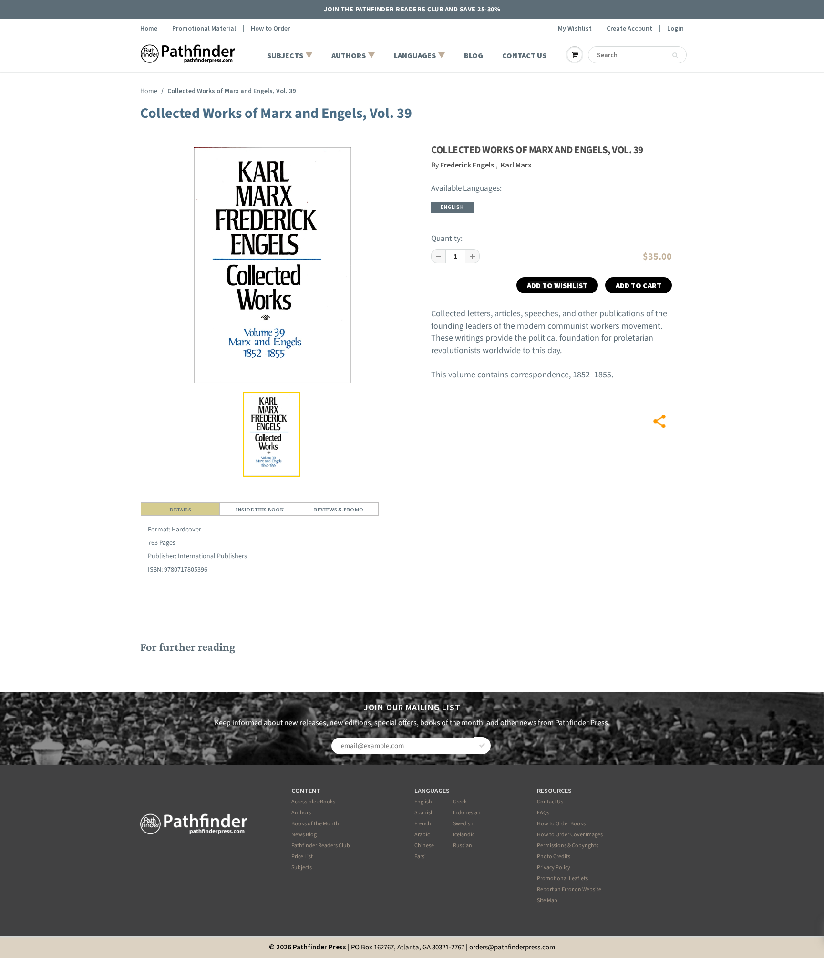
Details (180, 509)
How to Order (270, 28)
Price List (302, 857)
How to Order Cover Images (570, 835)
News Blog (304, 835)
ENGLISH (452, 207)
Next (382, 298)
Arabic (422, 835)
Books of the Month (315, 824)
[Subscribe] (482, 745)
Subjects (301, 868)
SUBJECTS (285, 55)
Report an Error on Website (569, 889)
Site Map (547, 900)
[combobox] (637, 54)
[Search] (675, 55)
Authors (301, 813)
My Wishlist (575, 28)
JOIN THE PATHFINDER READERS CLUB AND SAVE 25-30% (412, 9)
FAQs (543, 813)
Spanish (424, 813)
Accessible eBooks (313, 802)
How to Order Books (561, 824)
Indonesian (467, 813)
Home (148, 28)
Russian (462, 846)
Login (675, 28)
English (423, 802)
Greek (460, 802)
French (422, 824)
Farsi (420, 857)
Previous (165, 298)
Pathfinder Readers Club (320, 846)
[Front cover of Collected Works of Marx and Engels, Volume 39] (272, 265)
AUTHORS (348, 55)
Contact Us (550, 802)
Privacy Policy (553, 868)
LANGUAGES (415, 55)
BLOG (473, 55)
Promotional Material (204, 28)
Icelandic (463, 835)
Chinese (424, 846)
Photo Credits (553, 857)
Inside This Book (260, 509)
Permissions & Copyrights (567, 846)
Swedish (463, 824)
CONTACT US (524, 55)
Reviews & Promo (338, 509)
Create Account (629, 28)
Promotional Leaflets (562, 879)
